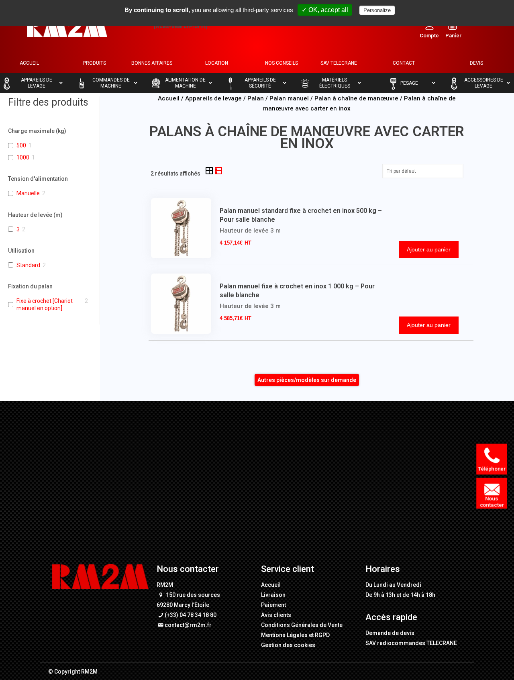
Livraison (273, 595)
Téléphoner (492, 469)
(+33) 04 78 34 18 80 (190, 615)
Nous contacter (492, 501)
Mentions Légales (284, 635)
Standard (28, 265)
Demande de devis (389, 633)
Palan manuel (289, 98)
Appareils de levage (213, 98)
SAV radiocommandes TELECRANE (411, 643)
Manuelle (28, 193)
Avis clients (276, 615)
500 (21, 145)
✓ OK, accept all (325, 9)
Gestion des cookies (288, 645)
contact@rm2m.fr (188, 625)
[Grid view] (209, 171)
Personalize (377, 10)
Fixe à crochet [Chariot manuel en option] (44, 304)
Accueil (168, 98)
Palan (255, 98)
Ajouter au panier (429, 249)
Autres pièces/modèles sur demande (306, 380)
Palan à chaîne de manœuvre (356, 98)
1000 (22, 157)
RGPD (322, 635)
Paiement (273, 605)
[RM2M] (67, 26)
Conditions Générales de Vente (302, 625)
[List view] (218, 171)
